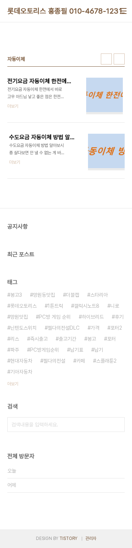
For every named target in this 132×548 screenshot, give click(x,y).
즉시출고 (39, 339)
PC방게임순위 (44, 350)
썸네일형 (106, 58)
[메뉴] (123, 11)
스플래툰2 (106, 361)
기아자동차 (21, 372)
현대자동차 (21, 361)
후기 (119, 317)
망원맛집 (19, 317)
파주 (14, 350)
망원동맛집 (44, 295)
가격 (95, 328)
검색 (117, 425)
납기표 (76, 350)
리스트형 (119, 58)
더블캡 (72, 295)
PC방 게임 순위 (55, 317)
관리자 (90, 538)
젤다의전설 (54, 361)
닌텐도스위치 (23, 328)
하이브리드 (93, 317)
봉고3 (16, 295)
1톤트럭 (55, 306)
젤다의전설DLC (64, 328)
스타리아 (99, 295)
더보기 (12, 383)
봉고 (91, 339)
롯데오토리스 (23, 306)
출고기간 (67, 339)
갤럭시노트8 (86, 306)
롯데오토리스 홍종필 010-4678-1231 (64, 11)
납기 (98, 350)
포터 (111, 339)
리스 (14, 339)
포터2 (116, 328)
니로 (114, 306)
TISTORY (68, 538)
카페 (80, 361)
